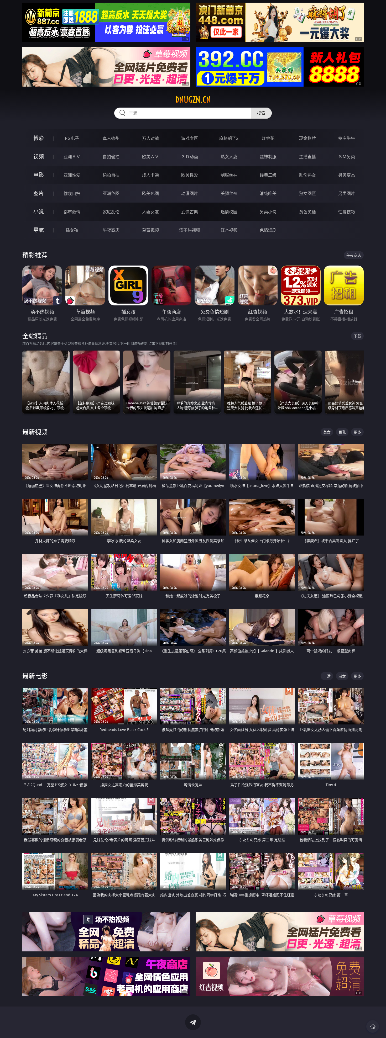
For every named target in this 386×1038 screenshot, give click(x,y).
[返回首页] (372, 1026)
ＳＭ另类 (346, 157)
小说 (38, 211)
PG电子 (72, 138)
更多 (357, 432)
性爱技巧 (346, 212)
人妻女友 (150, 212)
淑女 (342, 676)
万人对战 (150, 138)
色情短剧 (268, 230)
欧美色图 (150, 193)
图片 (38, 193)
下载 (357, 335)
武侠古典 (189, 212)
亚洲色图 (111, 193)
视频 (38, 156)
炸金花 (268, 138)
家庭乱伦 (111, 212)
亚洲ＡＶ (72, 157)
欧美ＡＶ (150, 157)
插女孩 (72, 230)
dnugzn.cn (193, 99)
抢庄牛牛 (346, 138)
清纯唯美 (268, 193)
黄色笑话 (307, 212)
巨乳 (342, 432)
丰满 (327, 676)
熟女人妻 (229, 157)
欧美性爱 (189, 175)
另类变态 (346, 175)
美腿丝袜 (229, 193)
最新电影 (35, 675)
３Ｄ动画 (189, 157)
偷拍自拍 (111, 175)
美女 (327, 432)
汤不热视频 (189, 230)
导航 (38, 230)
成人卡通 (150, 175)
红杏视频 (229, 230)
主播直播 (307, 157)
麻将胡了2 (228, 138)
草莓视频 (150, 230)
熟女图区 (307, 193)
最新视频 (35, 431)
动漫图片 (189, 193)
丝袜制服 (268, 157)
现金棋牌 (307, 138)
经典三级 (268, 175)
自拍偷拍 (111, 157)
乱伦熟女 (307, 175)
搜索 (261, 113)
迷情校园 (229, 212)
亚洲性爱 (72, 175)
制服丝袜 (229, 175)
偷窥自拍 (72, 193)
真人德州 (111, 138)
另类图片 (346, 193)
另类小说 (268, 212)
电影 (38, 174)
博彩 (38, 138)
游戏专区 (189, 138)
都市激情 (72, 212)
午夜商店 (111, 230)
